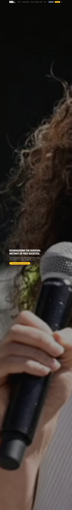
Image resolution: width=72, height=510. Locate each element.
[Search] (62, 2)
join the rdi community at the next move (19, 263)
